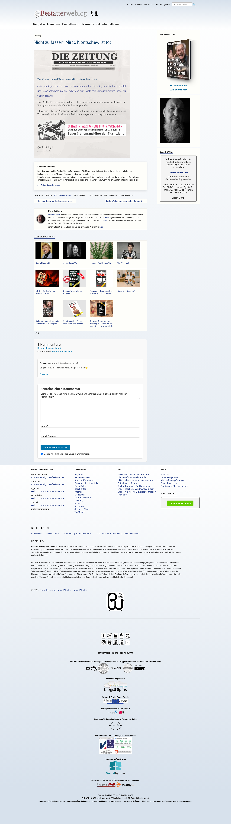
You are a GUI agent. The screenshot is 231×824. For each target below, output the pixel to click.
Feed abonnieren (169, 483)
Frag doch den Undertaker (86, 483)
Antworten (44, 374)
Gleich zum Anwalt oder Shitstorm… (48, 491)
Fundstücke (80, 486)
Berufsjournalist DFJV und (112, 709)
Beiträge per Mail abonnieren (174, 486)
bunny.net (136, 780)
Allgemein (79, 474)
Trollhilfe (165, 474)
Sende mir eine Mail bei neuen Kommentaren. (67, 454)
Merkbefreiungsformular (172, 480)
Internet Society (77, 661)
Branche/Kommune (83, 480)
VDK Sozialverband (152, 661)
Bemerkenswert (82, 477)
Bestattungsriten (163, 4)
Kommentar (47, 396)
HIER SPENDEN (179, 172)
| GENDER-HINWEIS (129, 534)
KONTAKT (67, 534)
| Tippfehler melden (62, 195)
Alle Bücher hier (178, 89)
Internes (78, 492)
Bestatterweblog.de (99, 801)
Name (44, 426)
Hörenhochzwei (159, 801)
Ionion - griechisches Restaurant (64, 801)
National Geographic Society (97, 661)
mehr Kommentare (40, 509)
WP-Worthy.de (129, 801)
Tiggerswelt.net (120, 780)
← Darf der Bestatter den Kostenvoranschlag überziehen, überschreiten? (54, 201)
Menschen (79, 495)
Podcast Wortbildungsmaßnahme (179, 801)
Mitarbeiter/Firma (82, 497)
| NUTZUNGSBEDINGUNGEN (106, 534)
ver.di (127, 709)
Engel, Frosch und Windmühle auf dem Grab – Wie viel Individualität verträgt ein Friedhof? (137, 492)
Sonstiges (79, 506)
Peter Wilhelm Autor (144, 801)
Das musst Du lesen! (180, 503)
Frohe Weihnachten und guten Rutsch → (124, 201)
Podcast (78, 503)
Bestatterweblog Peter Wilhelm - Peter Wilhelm (63, 590)
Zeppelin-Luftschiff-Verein (131, 661)
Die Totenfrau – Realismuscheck (133, 477)
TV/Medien (79, 512)
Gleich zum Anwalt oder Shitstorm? (134, 474)
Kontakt (138, 4)
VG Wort (114, 661)
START (130, 4)
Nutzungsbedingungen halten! (62, 351)
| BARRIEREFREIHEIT (83, 534)
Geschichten (80, 489)
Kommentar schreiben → (49, 348)
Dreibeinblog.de (84, 801)
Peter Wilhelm (55, 211)
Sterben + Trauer (82, 509)
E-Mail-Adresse (48, 436)
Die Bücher (149, 4)
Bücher (108, 217)
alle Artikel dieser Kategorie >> (50, 185)
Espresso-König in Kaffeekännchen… (48, 477)
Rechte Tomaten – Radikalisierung (134, 486)
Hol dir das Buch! (178, 85)
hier (105, 220)
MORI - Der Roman (115, 801)
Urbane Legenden (169, 477)
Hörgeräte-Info (45, 801)
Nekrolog (78, 500)
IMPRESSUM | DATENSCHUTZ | (46, 534)
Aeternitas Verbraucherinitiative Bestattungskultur (115, 719)
